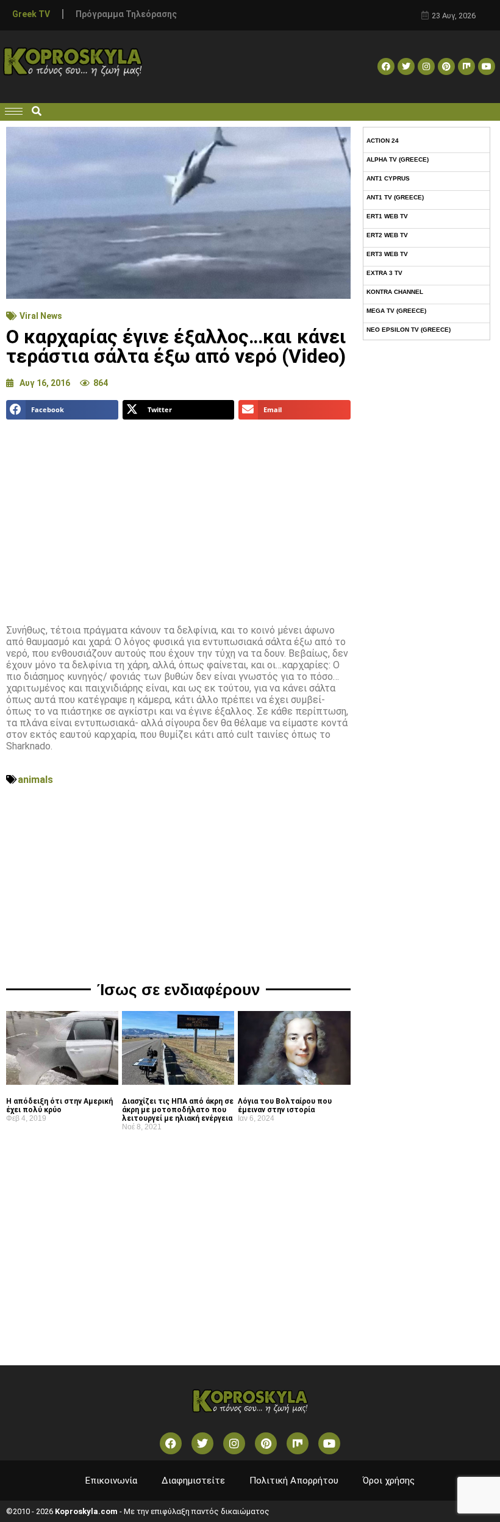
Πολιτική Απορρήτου (293, 1480)
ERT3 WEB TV (387, 254)
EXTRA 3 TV (384, 273)
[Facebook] (386, 66)
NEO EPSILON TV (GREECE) (408, 329)
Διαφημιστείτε (193, 1480)
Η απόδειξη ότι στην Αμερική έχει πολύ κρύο (59, 1105)
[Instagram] (426, 66)
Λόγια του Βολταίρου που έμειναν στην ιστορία (285, 1105)
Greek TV (31, 14)
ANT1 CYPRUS (388, 178)
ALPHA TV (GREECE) (397, 159)
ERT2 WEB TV (387, 235)
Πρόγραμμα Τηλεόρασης (126, 14)
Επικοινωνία (111, 1480)
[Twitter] (406, 66)
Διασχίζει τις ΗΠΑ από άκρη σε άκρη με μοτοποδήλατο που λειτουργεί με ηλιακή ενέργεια (178, 1110)
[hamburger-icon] (13, 111)
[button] (36, 112)
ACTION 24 (382, 140)
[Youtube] (486, 66)
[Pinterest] (446, 66)
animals (35, 779)
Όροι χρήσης (389, 1480)
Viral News (41, 316)
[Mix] (466, 66)
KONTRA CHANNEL (394, 291)
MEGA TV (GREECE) (396, 310)
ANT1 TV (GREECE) (395, 197)
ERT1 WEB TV (387, 216)
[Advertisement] (178, 517)
